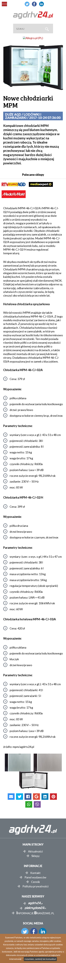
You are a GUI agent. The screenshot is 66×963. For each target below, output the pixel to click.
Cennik (35, 882)
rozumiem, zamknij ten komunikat (40, 959)
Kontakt (35, 873)
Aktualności (35, 851)
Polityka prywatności (35, 886)
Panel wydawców (35, 877)
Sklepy (35, 856)
